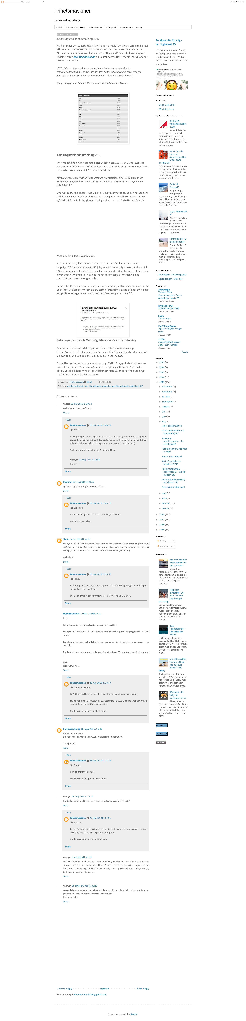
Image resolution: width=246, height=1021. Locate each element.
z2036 (161, 339)
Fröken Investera (71, 614)
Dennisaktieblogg (71, 729)
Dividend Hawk (165, 306)
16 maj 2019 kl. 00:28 (100, 425)
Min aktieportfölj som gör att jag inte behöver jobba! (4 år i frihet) (172, 665)
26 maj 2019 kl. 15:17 (82, 797)
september (168, 402)
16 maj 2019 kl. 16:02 (100, 574)
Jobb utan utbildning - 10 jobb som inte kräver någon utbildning (171, 596)
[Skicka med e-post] (100, 382)
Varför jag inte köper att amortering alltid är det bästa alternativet (172, 157)
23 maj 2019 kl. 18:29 (100, 761)
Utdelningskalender (95, 27)
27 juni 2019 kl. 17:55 (100, 818)
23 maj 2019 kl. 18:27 (100, 683)
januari (165, 508)
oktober (166, 397)
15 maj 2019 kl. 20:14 (81, 404)
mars (165, 498)
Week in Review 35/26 (168, 308)
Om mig (139, 27)
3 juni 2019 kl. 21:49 (82, 857)
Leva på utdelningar (126, 27)
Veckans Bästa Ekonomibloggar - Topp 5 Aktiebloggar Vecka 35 (170, 295)
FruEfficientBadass (167, 326)
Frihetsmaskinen (73, 11)
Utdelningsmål (111, 27)
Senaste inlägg (65, 989)
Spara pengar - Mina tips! (171, 279)
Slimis (66, 539)
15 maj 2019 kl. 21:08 (83, 482)
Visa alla (185, 352)
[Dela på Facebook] (107, 382)
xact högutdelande (75, 386)
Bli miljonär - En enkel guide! (173, 275)
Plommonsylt (164, 318)
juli (164, 412)
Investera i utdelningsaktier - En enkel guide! (173, 441)
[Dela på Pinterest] (110, 382)
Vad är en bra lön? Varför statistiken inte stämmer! (178, 563)
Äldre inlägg (143, 989)
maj (164, 422)
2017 (162, 520)
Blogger (134, 1014)
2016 (162, 525)
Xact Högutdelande (84, 57)
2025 (162, 362)
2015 (162, 530)
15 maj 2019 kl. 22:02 (80, 539)
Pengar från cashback (172, 456)
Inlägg (162, 541)
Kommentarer (166, 546)
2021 (162, 372)
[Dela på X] (105, 382)
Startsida (59, 27)
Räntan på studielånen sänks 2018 (178, 124)
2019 (162, 382)
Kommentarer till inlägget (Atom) (90, 994)
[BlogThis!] (102, 382)
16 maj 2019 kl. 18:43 (91, 729)
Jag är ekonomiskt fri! (172, 426)
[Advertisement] (103, 228)
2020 (162, 377)
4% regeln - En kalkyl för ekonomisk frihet (178, 695)
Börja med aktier (71, 27)
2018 (162, 515)
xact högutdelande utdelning (98, 386)
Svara (65, 413)
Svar (69, 420)
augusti (166, 407)
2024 (162, 367)
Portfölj (82, 27)
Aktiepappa (164, 290)
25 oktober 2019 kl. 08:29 (84, 886)
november (167, 392)
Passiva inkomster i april (173, 487)
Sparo (161, 316)
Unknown (67, 482)
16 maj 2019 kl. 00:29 (100, 503)
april (164, 493)
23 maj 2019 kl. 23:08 (89, 460)
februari (166, 503)
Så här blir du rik (166, 109)
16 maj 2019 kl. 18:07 (90, 614)
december (167, 387)
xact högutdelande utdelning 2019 (127, 386)
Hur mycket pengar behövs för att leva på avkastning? (173, 472)
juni (164, 417)
